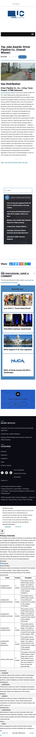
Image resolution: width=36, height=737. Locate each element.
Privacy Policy (13, 500)
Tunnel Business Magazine (17, 491)
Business (3, 452)
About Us (31, 497)
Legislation (4, 459)
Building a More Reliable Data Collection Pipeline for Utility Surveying (16, 438)
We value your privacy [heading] (8, 508)
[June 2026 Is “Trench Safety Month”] (18, 299)
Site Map (29, 500)
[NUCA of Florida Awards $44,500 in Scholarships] (18, 361)
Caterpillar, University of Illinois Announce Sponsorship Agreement (17, 429)
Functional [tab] (3, 671)
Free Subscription (19, 470)
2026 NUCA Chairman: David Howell (17, 329)
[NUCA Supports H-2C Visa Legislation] (18, 341)
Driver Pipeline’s (5, 93)
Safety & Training (6, 465)
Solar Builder (18, 489)
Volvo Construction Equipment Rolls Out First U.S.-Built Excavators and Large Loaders (19, 205)
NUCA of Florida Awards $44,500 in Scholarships (17, 371)
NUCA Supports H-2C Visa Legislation (18, 349)
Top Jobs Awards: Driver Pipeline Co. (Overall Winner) (15, 50)
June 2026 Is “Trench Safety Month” (17, 308)
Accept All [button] (18, 527)
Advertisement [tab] (4, 708)
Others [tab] (2, 722)
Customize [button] (8, 527)
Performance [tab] (4, 682)
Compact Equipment (7, 489)
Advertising (17, 477)
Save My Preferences (18, 733)
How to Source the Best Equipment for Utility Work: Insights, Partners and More (18, 214)
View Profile (22, 57)
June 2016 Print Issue (10, 163)
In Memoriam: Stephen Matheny (16, 227)
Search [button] (13, 4)
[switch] (0, 672)
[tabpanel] (18, 617)
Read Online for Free (20, 473)
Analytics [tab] (2, 694)
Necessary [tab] (3, 561)
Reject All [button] (5, 733)
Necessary (5, 564)
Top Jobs (24, 163)
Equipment (4, 455)
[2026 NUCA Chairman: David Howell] (18, 320)
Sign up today (18, 404)
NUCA (19, 163)
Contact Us (4, 480)
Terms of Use (22, 500)
